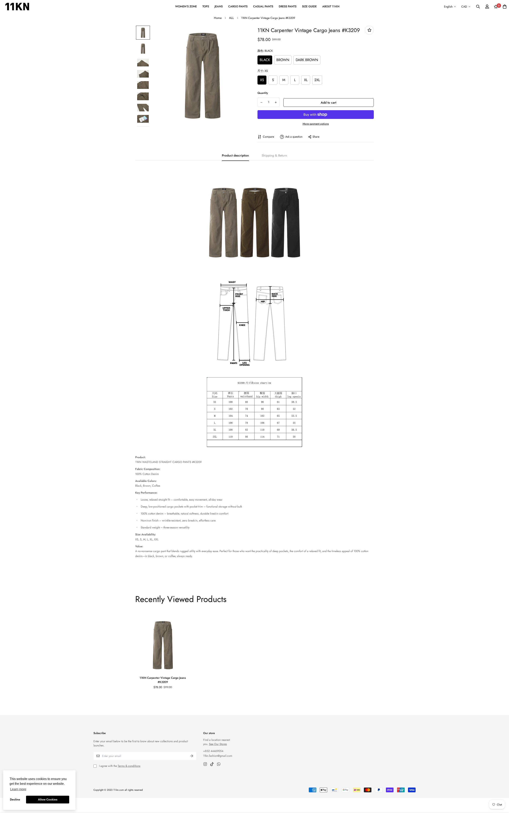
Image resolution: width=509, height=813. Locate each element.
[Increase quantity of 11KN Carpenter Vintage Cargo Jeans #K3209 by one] (276, 102)
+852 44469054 (213, 751)
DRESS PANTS (287, 6)
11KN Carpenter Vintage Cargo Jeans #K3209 (163, 680)
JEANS (219, 6)
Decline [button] (15, 799)
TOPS (205, 6)
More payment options (316, 124)
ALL (231, 18)
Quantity (262, 93)
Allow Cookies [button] (47, 799)
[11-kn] (17, 6)
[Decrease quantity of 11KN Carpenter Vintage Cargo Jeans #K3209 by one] (261, 102)
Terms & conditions (129, 766)
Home (218, 18)
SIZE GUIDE (309, 6)
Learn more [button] (18, 789)
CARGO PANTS (238, 6)
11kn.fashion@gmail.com (217, 756)
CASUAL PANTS (263, 6)
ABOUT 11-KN (330, 6)
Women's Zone (186, 6)
